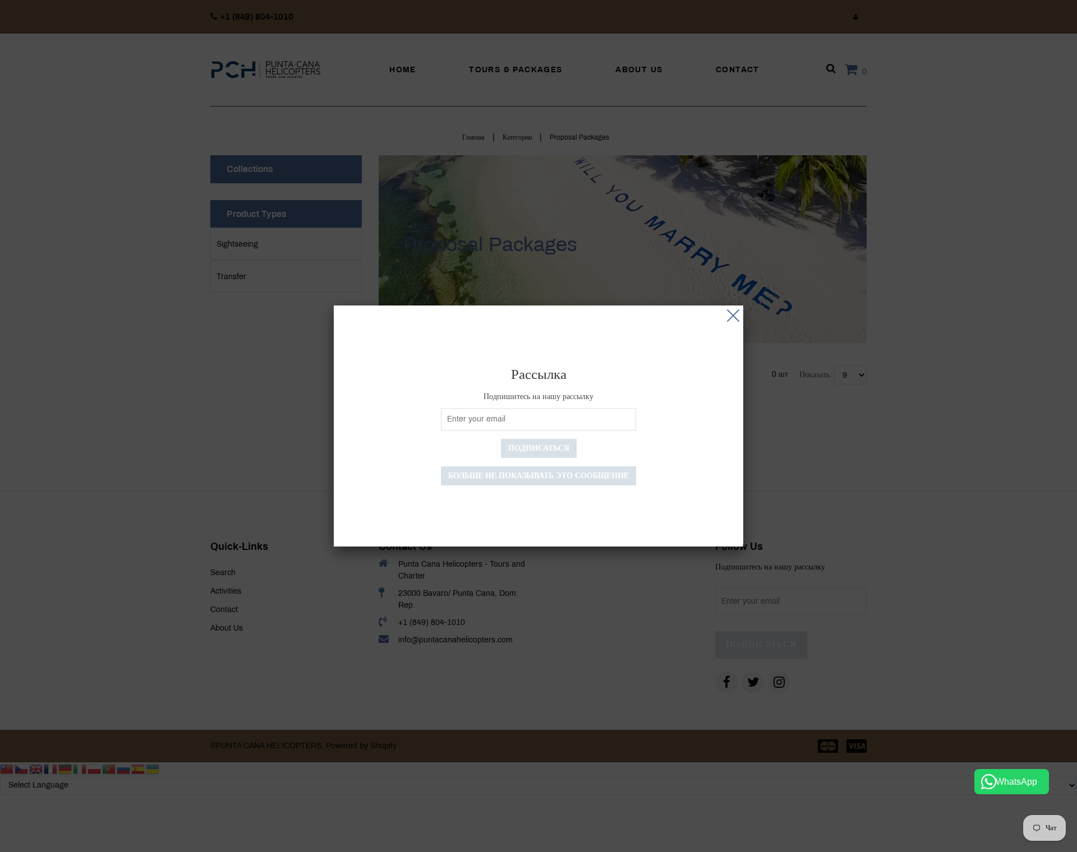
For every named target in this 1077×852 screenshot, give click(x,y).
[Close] (733, 315)
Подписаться (538, 448)
